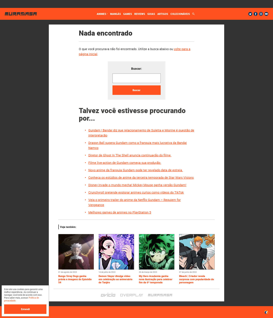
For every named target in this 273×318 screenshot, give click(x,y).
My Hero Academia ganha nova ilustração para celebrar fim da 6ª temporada (155, 279)
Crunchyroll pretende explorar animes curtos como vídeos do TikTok (136, 192)
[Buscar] (193, 14)
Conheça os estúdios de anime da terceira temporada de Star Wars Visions (141, 177)
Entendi (25, 309)
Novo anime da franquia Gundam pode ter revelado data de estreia (135, 170)
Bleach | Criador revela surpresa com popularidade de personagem (196, 279)
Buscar (136, 90)
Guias (151, 14)
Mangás (115, 14)
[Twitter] (250, 14)
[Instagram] (261, 14)
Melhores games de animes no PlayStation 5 (119, 212)
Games (127, 14)
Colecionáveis (180, 14)
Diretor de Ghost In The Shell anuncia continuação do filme (129, 155)
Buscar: (136, 68)
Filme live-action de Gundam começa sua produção (124, 163)
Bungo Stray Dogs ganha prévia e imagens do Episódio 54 (75, 279)
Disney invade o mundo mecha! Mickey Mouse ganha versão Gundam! (137, 185)
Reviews (139, 14)
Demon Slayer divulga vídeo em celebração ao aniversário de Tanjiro (115, 279)
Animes (101, 14)
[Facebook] (256, 14)
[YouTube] (266, 14)
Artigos (162, 14)
